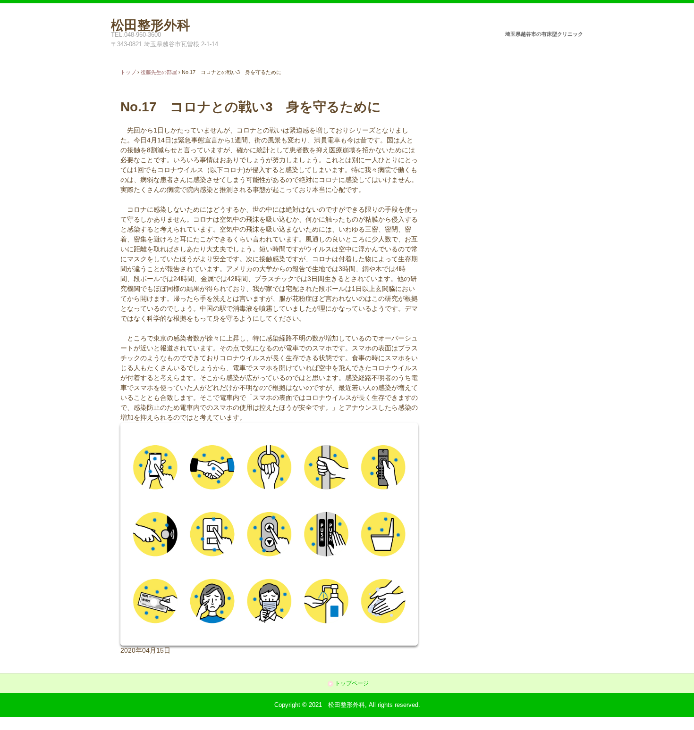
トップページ (352, 683)
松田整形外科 (150, 23)
